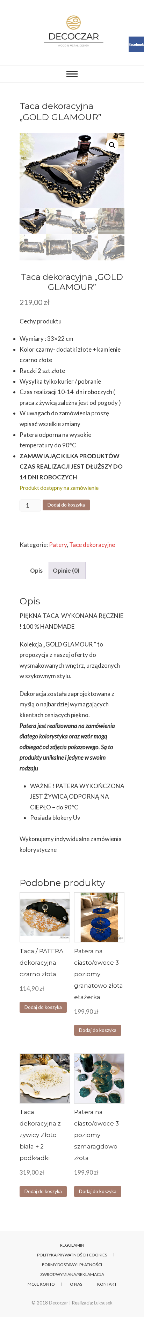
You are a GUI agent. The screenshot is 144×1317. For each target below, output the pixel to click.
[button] (112, 145)
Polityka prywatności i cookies (72, 1254)
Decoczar (58, 1303)
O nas (76, 1284)
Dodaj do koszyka (66, 505)
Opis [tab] (36, 570)
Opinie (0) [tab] (66, 570)
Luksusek (103, 1303)
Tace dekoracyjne (92, 544)
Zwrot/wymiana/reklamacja (72, 1274)
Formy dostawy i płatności (72, 1264)
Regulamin (72, 1245)
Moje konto (41, 1284)
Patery (58, 544)
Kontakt (107, 1284)
